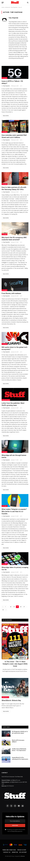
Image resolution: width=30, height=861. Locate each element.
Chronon (23, 856)
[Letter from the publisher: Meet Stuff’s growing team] (15, 394)
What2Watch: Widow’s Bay (11, 700)
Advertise (15, 852)
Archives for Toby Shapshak (11, 7)
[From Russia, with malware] (15, 284)
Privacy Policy (14, 831)
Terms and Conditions (9, 849)
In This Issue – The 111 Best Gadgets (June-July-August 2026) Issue (15, 664)
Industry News (5, 399)
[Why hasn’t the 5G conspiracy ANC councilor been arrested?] (15, 228)
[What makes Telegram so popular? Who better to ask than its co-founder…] (15, 500)
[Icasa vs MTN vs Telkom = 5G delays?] (15, 72)
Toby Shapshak (13, 18)
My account (23, 852)
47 (24, 606)
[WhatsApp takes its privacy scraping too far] (15, 558)
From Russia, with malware (11, 293)
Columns (4, 78)
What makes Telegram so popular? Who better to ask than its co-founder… (14, 511)
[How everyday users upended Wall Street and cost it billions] (15, 126)
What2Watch (5, 697)
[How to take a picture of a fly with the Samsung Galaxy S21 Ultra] (15, 178)
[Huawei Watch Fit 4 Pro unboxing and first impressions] (6, 760)
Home (3, 7)
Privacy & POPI (21, 849)
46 (20, 606)
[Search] (27, 2)
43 (10, 606)
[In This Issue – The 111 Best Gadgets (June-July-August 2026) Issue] (15, 641)
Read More (6, 115)
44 (14, 606)
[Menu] (3, 2)
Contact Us (6, 852)
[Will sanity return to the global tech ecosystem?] (15, 338)
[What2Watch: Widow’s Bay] (15, 688)
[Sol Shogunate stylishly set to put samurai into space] (6, 734)
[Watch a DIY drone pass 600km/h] (6, 742)
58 (3, 609)
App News (4, 506)
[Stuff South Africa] (15, 2)
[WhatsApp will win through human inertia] (15, 446)
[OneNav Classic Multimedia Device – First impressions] (6, 751)
